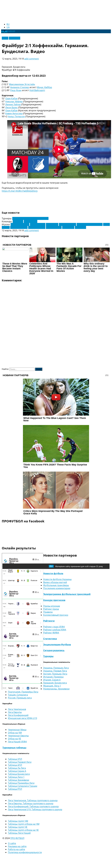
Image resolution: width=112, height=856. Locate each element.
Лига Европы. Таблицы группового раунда (30, 803)
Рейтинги (49, 620)
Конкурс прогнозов (54, 600)
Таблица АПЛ (15, 765)
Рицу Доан (15, 90)
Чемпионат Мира (17, 729)
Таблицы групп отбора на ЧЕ (23, 829)
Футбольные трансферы (56, 585)
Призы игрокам (51, 605)
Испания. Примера (53, 676)
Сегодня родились (53, 650)
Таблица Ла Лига (17, 768)
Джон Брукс (11, 107)
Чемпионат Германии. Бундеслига (30, 218)
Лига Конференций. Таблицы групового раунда (33, 806)
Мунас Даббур (44, 87)
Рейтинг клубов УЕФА (54, 629)
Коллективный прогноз (55, 614)
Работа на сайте (16, 849)
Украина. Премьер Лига (56, 667)
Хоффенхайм (30, 221)
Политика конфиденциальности (25, 852)
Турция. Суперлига (18, 694)
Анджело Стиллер (19, 87)
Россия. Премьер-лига (20, 697)
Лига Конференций (18, 715)
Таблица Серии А (17, 771)
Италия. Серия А (52, 679)
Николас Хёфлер (14, 101)
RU (8, 24)
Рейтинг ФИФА (51, 632)
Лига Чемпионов (17, 709)
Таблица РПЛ (15, 789)
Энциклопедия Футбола (57, 644)
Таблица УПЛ (15, 759)
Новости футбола (53, 573)
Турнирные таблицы (14, 747)
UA (8, 27)
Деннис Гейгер (13, 104)
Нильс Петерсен (16, 116)
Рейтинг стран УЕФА (54, 626)
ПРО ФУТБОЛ (17, 838)
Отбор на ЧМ (15, 732)
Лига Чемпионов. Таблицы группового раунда (33, 800)
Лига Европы (15, 712)
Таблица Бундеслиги (19, 774)
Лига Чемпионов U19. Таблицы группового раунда (35, 809)
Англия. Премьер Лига (55, 673)
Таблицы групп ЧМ (18, 821)
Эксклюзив (14, 38)
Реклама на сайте (17, 846)
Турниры (48, 656)
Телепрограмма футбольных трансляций (67, 594)
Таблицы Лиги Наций (19, 832)
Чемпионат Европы (18, 735)
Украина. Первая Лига (55, 670)
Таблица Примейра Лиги (21, 783)
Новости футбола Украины (57, 579)
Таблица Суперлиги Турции (22, 786)
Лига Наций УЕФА (17, 741)
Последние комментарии (56, 588)
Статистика (50, 638)
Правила (48, 611)
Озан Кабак (11, 98)
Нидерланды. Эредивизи (56, 688)
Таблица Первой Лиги (19, 762)
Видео (5, 38)
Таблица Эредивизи (18, 780)
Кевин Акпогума (14, 113)
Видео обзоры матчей (55, 582)
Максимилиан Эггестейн (22, 84)
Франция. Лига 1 (52, 685)
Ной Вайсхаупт (37, 90)
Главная (11, 30)
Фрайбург (18, 221)
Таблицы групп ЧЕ (17, 826)
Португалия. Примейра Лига (23, 691)
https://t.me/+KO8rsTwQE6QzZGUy (20, 190)
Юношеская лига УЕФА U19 (22, 718)
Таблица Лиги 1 (16, 777)
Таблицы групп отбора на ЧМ (23, 824)
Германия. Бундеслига (55, 682)
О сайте (12, 843)
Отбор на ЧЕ (14, 738)
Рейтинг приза (51, 608)
